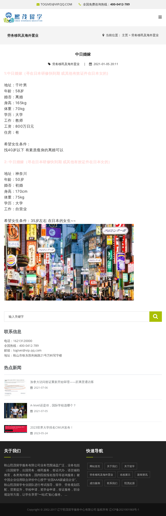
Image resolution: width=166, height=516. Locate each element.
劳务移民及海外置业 (145, 35)
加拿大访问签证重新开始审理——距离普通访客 (62, 382)
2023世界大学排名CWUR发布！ (51, 427)
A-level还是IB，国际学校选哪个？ (53, 405)
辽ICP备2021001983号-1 (124, 509)
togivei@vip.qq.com (56, 4)
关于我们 (12, 451)
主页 (125, 35)
